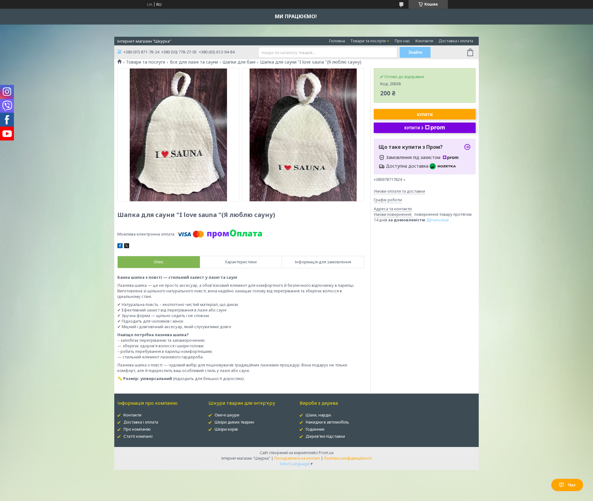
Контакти (424, 41)
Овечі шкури (227, 415)
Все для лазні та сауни (194, 62)
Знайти (415, 52)
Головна (337, 41)
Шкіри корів (226, 429)
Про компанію (137, 429)
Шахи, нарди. (319, 415)
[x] (126, 246)
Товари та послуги (368, 41)
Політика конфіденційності (348, 458)
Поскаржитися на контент (297, 458)
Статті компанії (138, 436)
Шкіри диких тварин (234, 422)
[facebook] (120, 246)
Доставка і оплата (456, 41)
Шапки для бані (238, 62)
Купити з (413, 128)
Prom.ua (326, 452)
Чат (572, 484)
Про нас (402, 41)
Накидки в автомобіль (327, 422)
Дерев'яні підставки (325, 436)
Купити (425, 114)
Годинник (315, 429)
